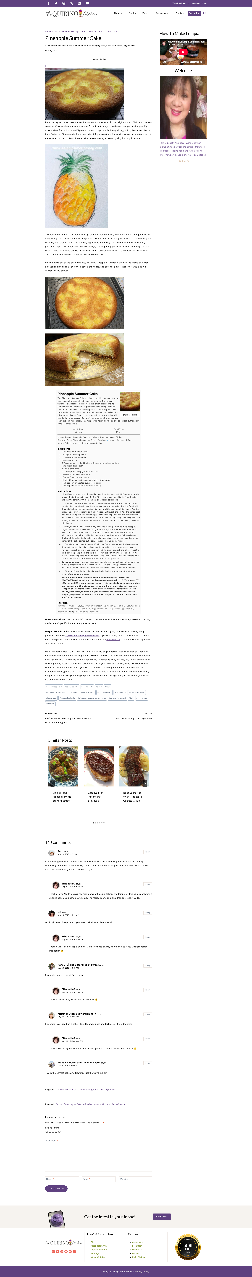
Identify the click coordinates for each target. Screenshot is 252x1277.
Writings (95, 1253)
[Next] (145, 783)
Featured (91, 32)
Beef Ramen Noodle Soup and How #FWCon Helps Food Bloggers (68, 718)
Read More (183, 161)
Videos (145, 13)
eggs (107, 687)
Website (124, 1179)
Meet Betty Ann (99, 1245)
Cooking (49, 32)
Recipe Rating (52, 1127)
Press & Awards (99, 1249)
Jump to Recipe (98, 59)
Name (50, 1179)
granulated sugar (137, 692)
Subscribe (194, 13)
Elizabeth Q (68, 883)
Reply (147, 852)
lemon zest (51, 698)
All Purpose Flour (54, 687)
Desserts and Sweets (66, 32)
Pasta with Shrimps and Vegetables (134, 716)
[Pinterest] (72, 3)
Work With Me (98, 1257)
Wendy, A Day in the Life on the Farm (79, 1062)
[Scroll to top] (246, 1267)
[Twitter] (56, 3)
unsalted (50, 704)
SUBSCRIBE (162, 1217)
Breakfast (137, 1245)
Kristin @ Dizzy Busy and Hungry (77, 1013)
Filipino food (120, 692)
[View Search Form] (204, 13)
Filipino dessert (104, 692)
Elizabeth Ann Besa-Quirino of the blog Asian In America (70, 692)
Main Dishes (138, 1257)
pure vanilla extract (117, 698)
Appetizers (137, 1242)
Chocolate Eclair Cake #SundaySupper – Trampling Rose (85, 1089)
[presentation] (63, 766)
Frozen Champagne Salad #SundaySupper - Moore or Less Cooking (91, 1104)
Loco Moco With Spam (197, 3)
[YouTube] (87, 3)
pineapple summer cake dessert (92, 698)
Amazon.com (113, 639)
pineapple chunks (67, 698)
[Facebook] (48, 3)
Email (86, 1179)
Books (132, 13)
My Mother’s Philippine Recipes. (82, 635)
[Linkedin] (79, 3)
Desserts (137, 1249)
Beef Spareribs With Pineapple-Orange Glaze (133, 796)
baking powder (71, 687)
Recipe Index (163, 13)
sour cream (141, 698)
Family (81, 32)
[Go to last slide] (52, 783)
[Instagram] (64, 3)
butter (99, 687)
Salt (131, 698)
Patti (60, 851)
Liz (59, 912)
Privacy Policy (142, 1271)
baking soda (87, 687)
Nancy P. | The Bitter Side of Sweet (78, 964)
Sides (116, 32)
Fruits (101, 32)
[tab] (93, 822)
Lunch (109, 32)
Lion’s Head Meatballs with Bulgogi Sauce (61, 796)
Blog (93, 1242)
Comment (52, 1140)
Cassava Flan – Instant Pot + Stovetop (97, 796)
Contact (180, 13)
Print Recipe (131, 415)
